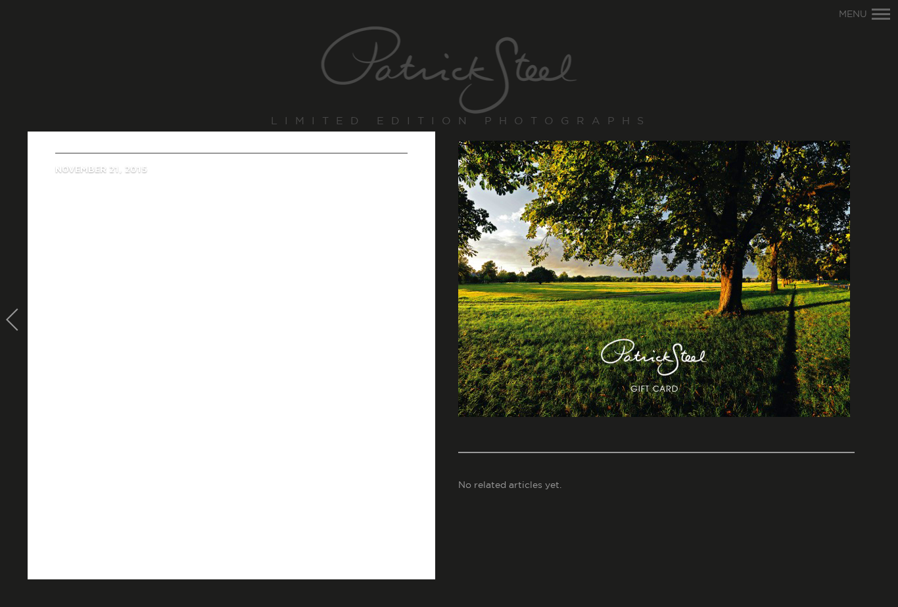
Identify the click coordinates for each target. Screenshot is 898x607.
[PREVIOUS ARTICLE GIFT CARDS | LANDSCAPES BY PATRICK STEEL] (14, 321)
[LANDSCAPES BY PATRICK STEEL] (449, 70)
